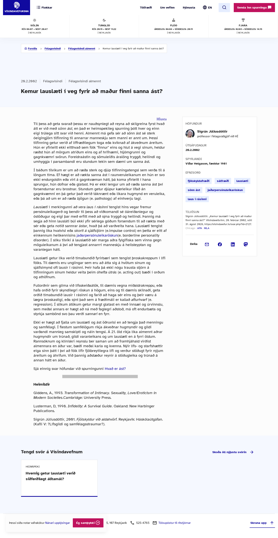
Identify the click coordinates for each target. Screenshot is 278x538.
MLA (206, 228)
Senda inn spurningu (252, 7)
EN (210, 7)
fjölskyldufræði (198, 181)
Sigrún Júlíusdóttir (212, 131)
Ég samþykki (86, 523)
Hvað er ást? (115, 368)
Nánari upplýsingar (57, 523)
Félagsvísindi (53, 48)
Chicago (190, 228)
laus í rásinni (197, 199)
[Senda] (206, 243)
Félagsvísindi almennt (81, 48)
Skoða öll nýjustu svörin (229, 452)
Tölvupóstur (174, 523)
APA (199, 228)
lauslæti (242, 181)
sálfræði (223, 181)
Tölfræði (146, 7)
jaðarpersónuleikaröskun (97, 235)
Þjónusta (189, 7)
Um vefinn (167, 7)
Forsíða (32, 48)
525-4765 (142, 523)
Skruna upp (258, 523)
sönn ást (194, 190)
